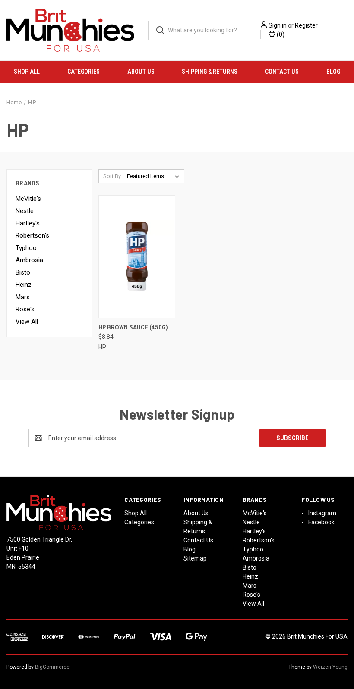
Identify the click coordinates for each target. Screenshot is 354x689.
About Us (141, 71)
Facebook (321, 522)
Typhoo (26, 248)
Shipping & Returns (209, 71)
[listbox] (155, 176)
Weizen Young (330, 667)
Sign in (278, 25)
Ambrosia (29, 260)
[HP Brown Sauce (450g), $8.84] (137, 256)
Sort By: (112, 176)
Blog (333, 71)
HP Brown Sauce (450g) (133, 327)
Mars (23, 297)
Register (306, 25)
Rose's (25, 309)
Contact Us (282, 71)
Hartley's (28, 223)
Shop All (27, 71)
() (279, 34)
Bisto (23, 272)
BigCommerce (52, 667)
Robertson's (32, 235)
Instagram (322, 513)
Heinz (24, 284)
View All (27, 322)
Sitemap (195, 558)
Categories (83, 71)
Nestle (25, 211)
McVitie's (28, 199)
